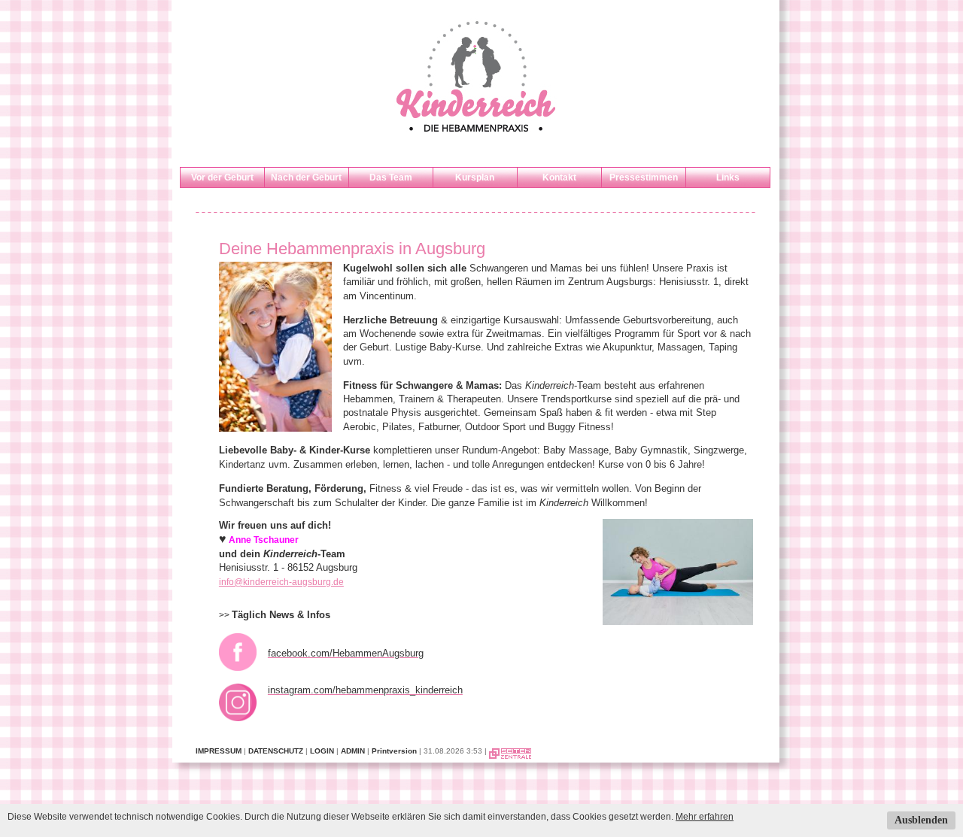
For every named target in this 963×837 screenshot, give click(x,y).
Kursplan (474, 177)
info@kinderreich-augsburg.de (281, 582)
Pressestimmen (643, 177)
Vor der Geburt (222, 177)
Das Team (390, 177)
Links (728, 177)
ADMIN (353, 751)
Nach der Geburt (306, 177)
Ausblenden (921, 820)
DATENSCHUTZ (275, 751)
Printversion (394, 751)
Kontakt (559, 177)
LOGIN (322, 751)
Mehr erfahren (705, 816)
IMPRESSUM (219, 751)
